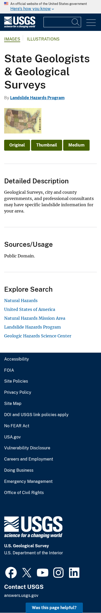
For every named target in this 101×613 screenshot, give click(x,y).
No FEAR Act (16, 426)
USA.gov (12, 437)
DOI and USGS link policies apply (36, 414)
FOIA (9, 370)
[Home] (19, 26)
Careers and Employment (28, 459)
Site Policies (16, 381)
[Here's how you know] (50, 7)
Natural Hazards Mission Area (34, 318)
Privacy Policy (17, 392)
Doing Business (18, 470)
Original (17, 145)
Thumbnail (46, 145)
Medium (76, 145)
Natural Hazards (21, 300)
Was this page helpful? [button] (54, 607)
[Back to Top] (82, 594)
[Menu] (91, 23)
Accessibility (16, 359)
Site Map (12, 403)
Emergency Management (28, 481)
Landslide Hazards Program (37, 97)
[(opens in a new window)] (11, 572)
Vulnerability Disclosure (27, 448)
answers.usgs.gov (21, 595)
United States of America (29, 309)
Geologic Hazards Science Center (37, 335)
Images (12, 39)
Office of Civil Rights (24, 492)
